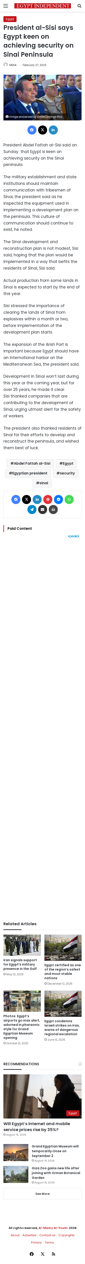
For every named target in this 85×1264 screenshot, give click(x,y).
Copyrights (66, 1235)
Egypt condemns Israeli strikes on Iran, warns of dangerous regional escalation (62, 1027)
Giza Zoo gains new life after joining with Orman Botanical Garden (56, 1173)
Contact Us (47, 1235)
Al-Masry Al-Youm (53, 1228)
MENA (13, 65)
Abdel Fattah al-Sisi (32, 463)
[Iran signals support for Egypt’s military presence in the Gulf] (22, 945)
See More (42, 1194)
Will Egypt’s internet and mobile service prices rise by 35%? (36, 1126)
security (67, 473)
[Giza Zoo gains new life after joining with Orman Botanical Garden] (15, 1174)
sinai (43, 483)
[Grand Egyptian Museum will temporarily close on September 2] (15, 1152)
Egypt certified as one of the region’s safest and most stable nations (62, 971)
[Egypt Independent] (42, 5)
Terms (49, 1242)
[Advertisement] (42, 729)
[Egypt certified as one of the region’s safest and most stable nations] (63, 948)
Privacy (36, 1242)
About (15, 1235)
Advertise (29, 1235)
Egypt (10, 19)
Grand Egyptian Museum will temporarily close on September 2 (55, 1151)
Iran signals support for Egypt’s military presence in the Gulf (20, 964)
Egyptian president (29, 473)
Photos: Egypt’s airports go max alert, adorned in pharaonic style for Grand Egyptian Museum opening (21, 1027)
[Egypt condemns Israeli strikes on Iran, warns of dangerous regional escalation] (63, 1004)
